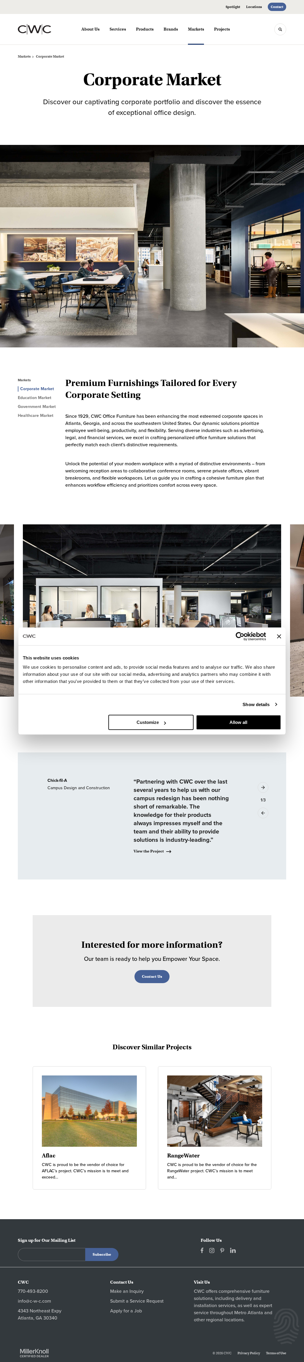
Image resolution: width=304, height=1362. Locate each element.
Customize (148, 722)
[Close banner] (279, 636)
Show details (256, 704)
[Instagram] (211, 1250)
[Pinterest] (222, 1250)
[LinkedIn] (233, 1250)
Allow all (238, 722)
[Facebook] (202, 1250)
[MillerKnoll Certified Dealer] (34, 1353)
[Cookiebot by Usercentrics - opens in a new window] (240, 636)
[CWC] (44, 29)
